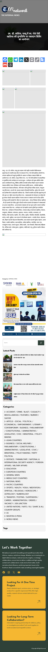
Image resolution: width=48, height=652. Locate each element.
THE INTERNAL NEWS (10, 15)
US (7, 513)
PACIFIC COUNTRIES (14, 485)
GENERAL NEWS (13, 475)
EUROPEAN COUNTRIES (16, 472)
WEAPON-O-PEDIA (14, 516)
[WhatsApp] (10, 59)
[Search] (41, 342)
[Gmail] (5, 65)
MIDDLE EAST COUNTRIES (16, 478)
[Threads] (10, 65)
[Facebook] (5, 59)
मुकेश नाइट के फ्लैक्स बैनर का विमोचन (22, 374)
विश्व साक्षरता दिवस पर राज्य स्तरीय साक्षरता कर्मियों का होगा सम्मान (27, 384)
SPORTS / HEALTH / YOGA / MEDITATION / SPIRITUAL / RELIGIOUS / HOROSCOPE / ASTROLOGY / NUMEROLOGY (22, 491)
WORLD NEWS (12, 519)
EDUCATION (11, 469)
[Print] (31, 59)
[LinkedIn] (21, 59)
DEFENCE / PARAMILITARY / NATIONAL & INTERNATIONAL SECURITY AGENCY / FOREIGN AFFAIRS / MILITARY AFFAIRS (23, 463)
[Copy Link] (37, 59)
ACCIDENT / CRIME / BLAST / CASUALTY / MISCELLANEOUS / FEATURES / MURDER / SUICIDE (22, 415)
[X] (26, 59)
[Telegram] (15, 59)
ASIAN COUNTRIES (14, 440)
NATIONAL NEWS (13, 278)
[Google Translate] (42, 59)
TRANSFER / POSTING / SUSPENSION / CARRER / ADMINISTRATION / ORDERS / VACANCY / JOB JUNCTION (21, 500)
